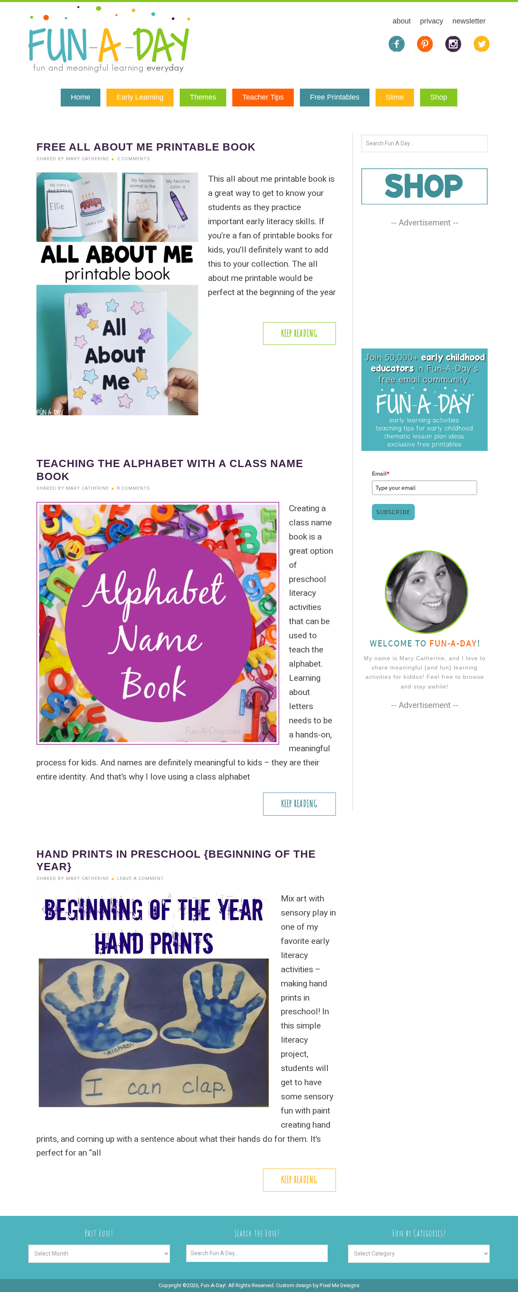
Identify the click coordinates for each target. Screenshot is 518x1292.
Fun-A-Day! (109, 39)
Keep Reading (299, 333)
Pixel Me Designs (339, 1285)
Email (381, 473)
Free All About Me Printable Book (146, 147)
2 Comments (133, 158)
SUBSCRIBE (393, 512)
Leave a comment (140, 878)
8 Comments (133, 488)
